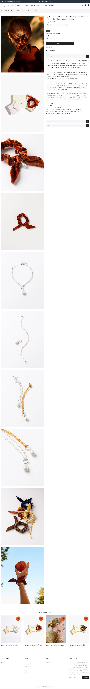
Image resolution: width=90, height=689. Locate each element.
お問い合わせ (49, 47)
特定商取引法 (26, 672)
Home (2, 10)
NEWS (39, 5)
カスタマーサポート (50, 50)
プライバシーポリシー (28, 668)
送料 (51, 24)
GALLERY (25, 5)
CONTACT (51, 5)
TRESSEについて (27, 666)
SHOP (18, 5)
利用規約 (25, 670)
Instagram (50, 662)
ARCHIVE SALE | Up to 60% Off (45, 1)
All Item (2, 662)
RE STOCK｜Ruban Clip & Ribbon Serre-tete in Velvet (10, 1)
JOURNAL (32, 5)
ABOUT (45, 5)
